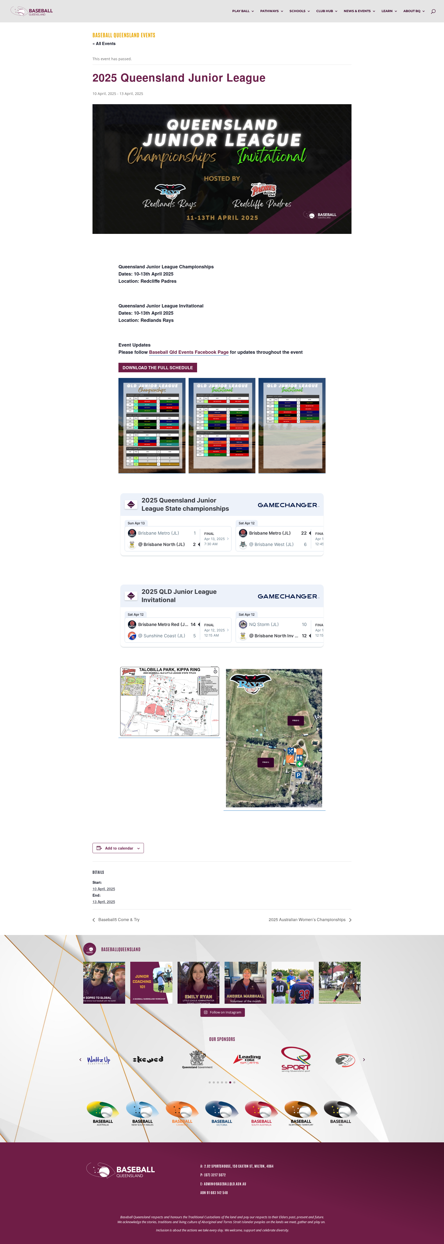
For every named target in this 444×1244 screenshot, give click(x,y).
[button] (80, 1059)
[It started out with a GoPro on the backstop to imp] (104, 983)
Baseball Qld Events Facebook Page (189, 352)
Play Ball (240, 11)
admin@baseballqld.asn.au (225, 1183)
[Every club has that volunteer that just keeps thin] (245, 983)
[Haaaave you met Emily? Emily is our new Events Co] (198, 983)
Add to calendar (119, 848)
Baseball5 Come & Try (118, 919)
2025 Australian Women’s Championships (308, 919)
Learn (387, 11)
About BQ (411, 11)
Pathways (269, 11)
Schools (298, 11)
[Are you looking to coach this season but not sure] (151, 983)
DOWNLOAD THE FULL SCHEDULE (158, 367)
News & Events (357, 11)
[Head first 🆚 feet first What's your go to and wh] (340, 983)
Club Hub (324, 11)
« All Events (104, 43)
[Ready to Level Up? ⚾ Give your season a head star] (292, 983)
